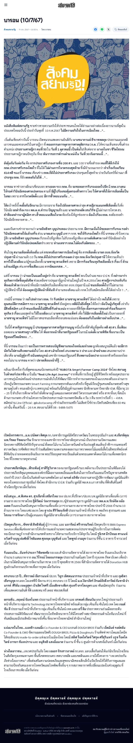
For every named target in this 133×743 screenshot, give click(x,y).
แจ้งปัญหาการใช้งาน (90, 716)
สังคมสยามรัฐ (10, 29)
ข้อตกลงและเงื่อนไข (68, 716)
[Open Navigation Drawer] (6, 5)
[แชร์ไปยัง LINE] (102, 29)
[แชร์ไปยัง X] (108, 29)
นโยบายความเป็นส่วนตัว (45, 716)
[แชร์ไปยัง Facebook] (95, 29)
